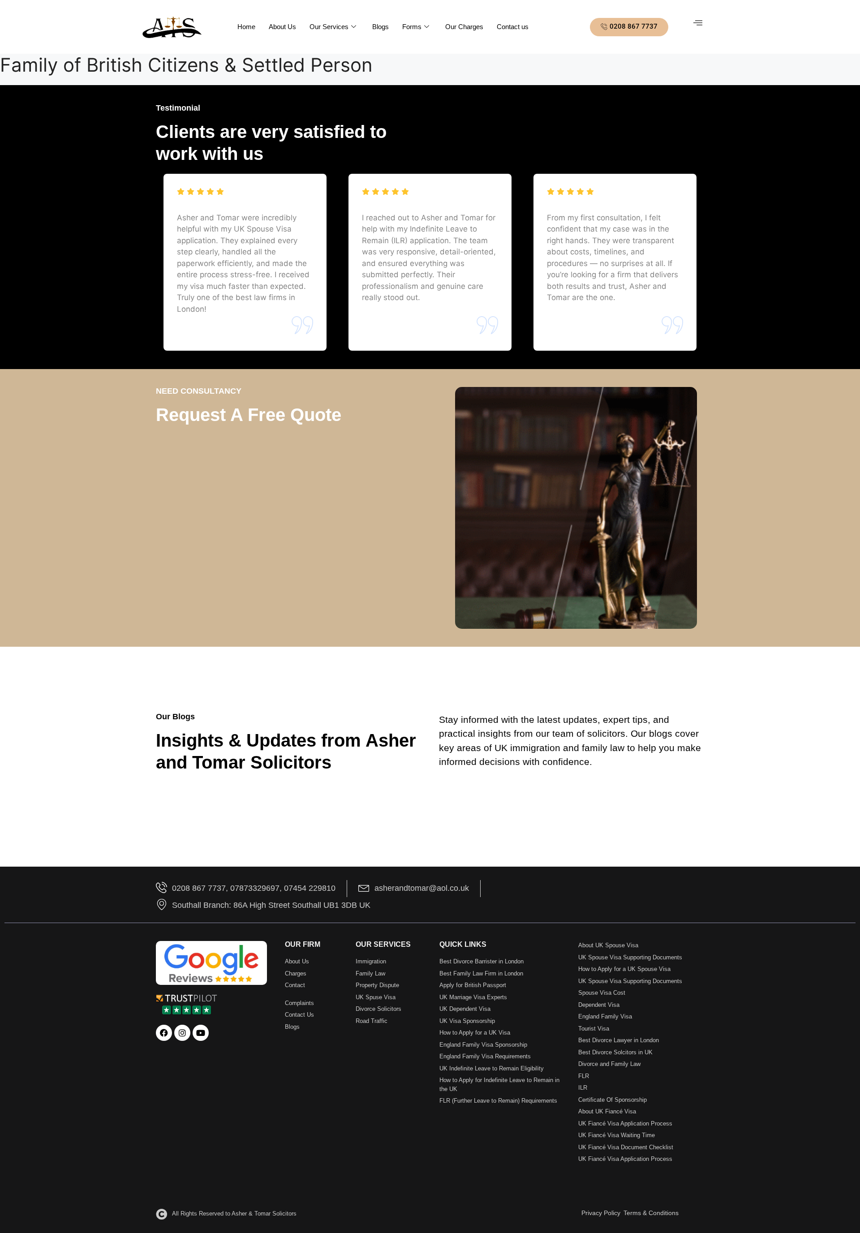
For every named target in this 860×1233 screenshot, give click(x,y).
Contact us (513, 26)
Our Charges (464, 26)
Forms (411, 26)
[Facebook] (164, 1033)
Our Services (329, 26)
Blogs (380, 26)
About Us (282, 26)
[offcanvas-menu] (697, 23)
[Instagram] (182, 1033)
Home (246, 26)
